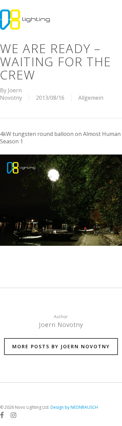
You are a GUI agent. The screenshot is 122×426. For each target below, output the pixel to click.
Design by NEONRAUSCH (74, 407)
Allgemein (90, 97)
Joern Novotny (11, 94)
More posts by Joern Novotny (61, 346)
